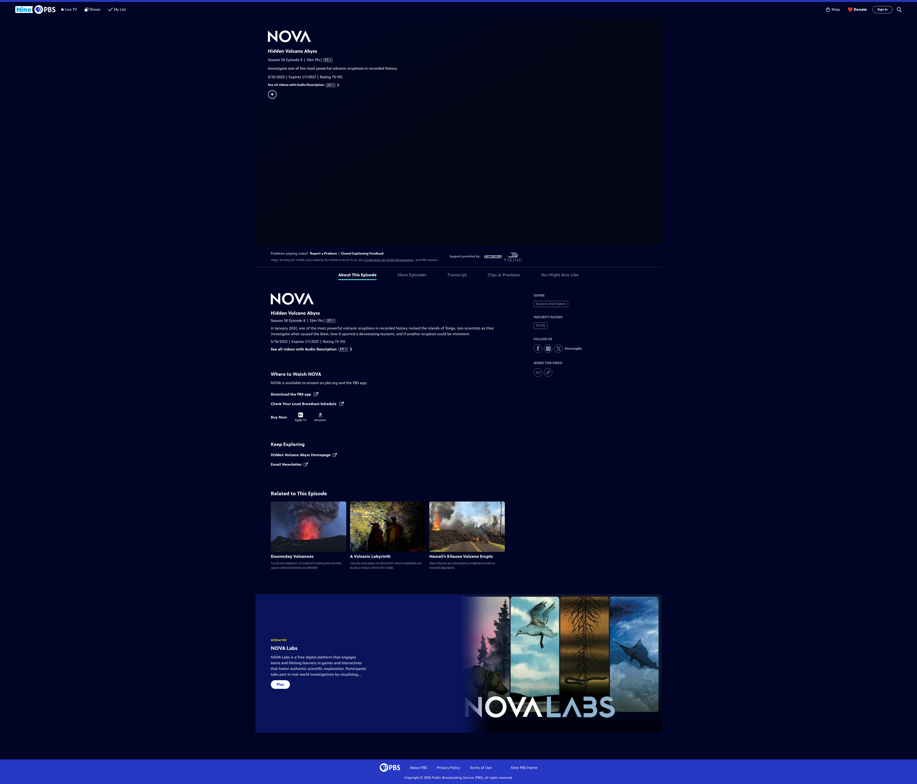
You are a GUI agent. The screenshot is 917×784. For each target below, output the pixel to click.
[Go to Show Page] (464, 36)
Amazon (320, 417)
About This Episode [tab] (357, 274)
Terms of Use (481, 767)
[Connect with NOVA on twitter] (558, 349)
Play (280, 684)
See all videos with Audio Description (300, 85)
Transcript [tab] (457, 274)
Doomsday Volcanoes (292, 556)
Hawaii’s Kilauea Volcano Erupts (461, 556)
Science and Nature (551, 304)
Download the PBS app (291, 394)
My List (120, 9)
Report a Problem (323, 253)
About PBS (418, 767)
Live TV (71, 9)
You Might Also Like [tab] (560, 274)
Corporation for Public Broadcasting (388, 260)
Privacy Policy (448, 767)
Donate (860, 9)
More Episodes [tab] (412, 274)
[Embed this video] (538, 372)
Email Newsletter (286, 464)
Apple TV (301, 417)
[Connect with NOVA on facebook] (538, 349)
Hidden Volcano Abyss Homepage (301, 455)
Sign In (883, 9)
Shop (836, 9)
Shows (95, 9)
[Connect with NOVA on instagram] (548, 349)
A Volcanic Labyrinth (370, 556)
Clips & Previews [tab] (504, 274)
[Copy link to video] (548, 372)
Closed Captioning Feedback (362, 253)
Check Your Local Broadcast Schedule (304, 404)
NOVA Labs (284, 648)
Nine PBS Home (524, 767)
